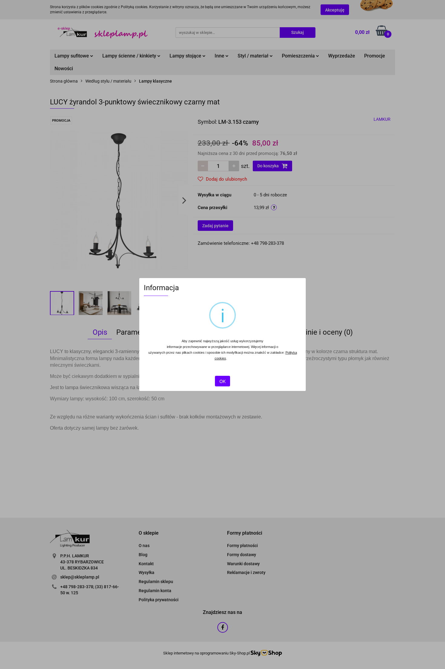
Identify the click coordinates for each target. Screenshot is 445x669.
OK (222, 381)
